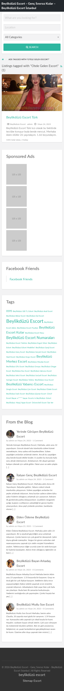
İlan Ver (50, 403)
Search (33, 47)
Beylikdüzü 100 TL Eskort (23, 311)
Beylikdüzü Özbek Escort (47, 389)
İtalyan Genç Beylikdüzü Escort (37, 475)
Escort (37, 680)
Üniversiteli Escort (39, 403)
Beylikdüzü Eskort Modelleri (23, 348)
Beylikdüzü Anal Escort (43, 311)
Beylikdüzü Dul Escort (35, 316)
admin (30, 124)
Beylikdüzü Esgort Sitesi (37, 343)
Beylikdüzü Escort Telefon (16, 343)
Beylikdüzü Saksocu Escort (41, 371)
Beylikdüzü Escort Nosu (34, 333)
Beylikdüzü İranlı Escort (15, 394)
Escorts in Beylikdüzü (36, 398)
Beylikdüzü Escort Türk (22, 117)
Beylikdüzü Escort (18, 124)
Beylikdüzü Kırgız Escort (26, 357)
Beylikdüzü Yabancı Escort (24, 384)
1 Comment (38, 441)
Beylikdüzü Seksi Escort (15, 375)
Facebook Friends (21, 279)
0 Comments (37, 570)
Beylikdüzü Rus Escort (21, 371)
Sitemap (28, 680)
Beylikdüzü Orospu (33, 367)
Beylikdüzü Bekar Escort (16, 316)
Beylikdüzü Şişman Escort (36, 394)
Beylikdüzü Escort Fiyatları (27, 328)
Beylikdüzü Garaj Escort (45, 348)
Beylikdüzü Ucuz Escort (44, 380)
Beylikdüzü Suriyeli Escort (36, 375)
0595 (9, 311)
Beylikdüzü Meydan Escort (38, 362)
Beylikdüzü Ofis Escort (15, 367)
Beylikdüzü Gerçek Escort (36, 352)
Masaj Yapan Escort (23, 403)
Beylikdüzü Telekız (26, 380)
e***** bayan (22, 398)
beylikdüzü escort (32, 675)
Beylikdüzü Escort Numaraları (30, 338)
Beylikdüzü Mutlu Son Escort (35, 604)
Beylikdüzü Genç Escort (15, 352)
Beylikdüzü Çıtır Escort (27, 389)
